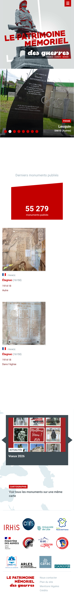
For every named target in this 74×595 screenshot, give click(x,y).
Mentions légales (49, 586)
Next (70, 440)
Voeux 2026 (16, 456)
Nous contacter (48, 578)
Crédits (44, 590)
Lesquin (64, 126)
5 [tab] (23, 132)
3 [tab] (14, 132)
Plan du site (46, 582)
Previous (4, 440)
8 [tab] (36, 132)
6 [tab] (27, 132)
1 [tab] (5, 132)
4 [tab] (18, 132)
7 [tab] (32, 132)
